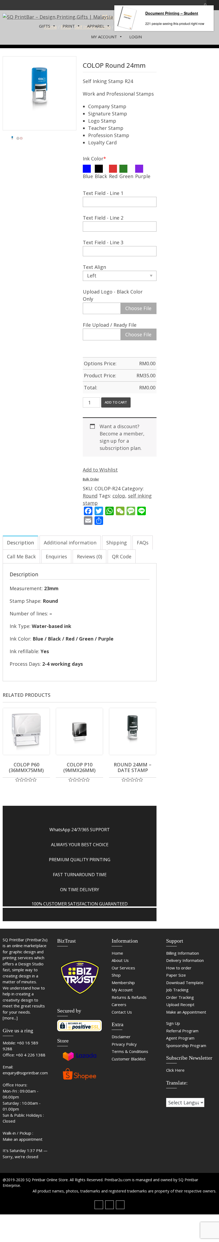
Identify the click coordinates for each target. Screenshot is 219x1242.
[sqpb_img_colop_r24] (39, 93)
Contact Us (122, 1012)
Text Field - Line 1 (103, 193)
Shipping (116, 542)
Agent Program (180, 1038)
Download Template (185, 982)
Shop (116, 975)
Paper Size (176, 975)
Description (20, 542)
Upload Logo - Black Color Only (113, 295)
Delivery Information (185, 960)
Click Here (175, 1070)
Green (126, 176)
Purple (142, 176)
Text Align (94, 267)
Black (101, 176)
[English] (173, 1094)
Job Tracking (177, 989)
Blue (88, 176)
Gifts (44, 26)
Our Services (123, 967)
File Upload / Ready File (109, 325)
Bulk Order (91, 479)
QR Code (121, 556)
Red (113, 176)
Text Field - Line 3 (103, 242)
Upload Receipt (180, 1004)
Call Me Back (21, 556)
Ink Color (94, 158)
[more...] (10, 1018)
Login (135, 36)
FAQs (142, 542)
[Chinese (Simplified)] (168, 1094)
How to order (178, 967)
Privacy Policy (124, 1044)
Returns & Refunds (129, 997)
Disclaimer (121, 1036)
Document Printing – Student (171, 13)
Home (117, 953)
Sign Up (173, 1023)
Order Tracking (180, 997)
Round (90, 495)
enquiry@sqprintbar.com (25, 1072)
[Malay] (179, 1094)
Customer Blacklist (129, 1059)
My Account (104, 36)
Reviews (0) (89, 556)
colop (118, 495)
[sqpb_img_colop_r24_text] (19, 138)
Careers (119, 1004)
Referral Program (182, 1030)
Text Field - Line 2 (103, 217)
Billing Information (182, 953)
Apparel (95, 26)
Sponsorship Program (186, 1045)
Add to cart (116, 402)
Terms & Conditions (130, 1051)
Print (68, 26)
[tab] (20, 543)
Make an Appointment (186, 1012)
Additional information (70, 542)
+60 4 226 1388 (30, 1054)
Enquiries (56, 556)
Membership (123, 982)
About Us (120, 960)
